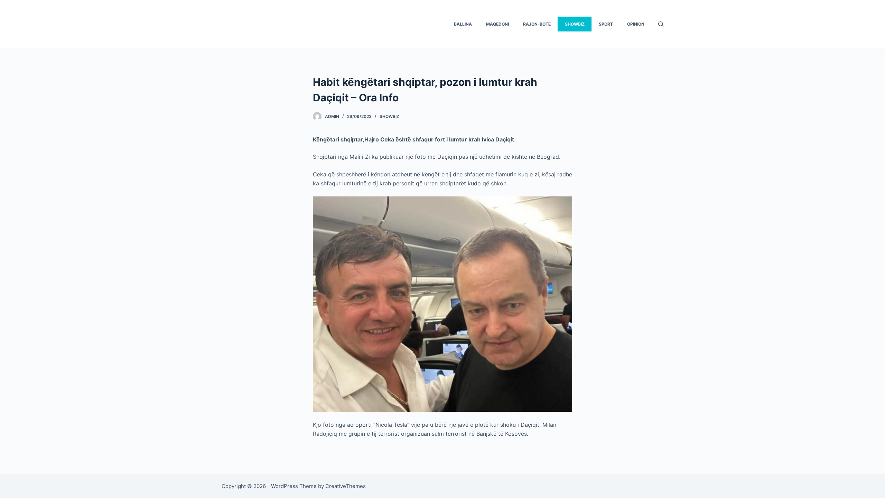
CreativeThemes (345, 486)
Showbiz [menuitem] (575, 24)
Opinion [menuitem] (635, 24)
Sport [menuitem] (606, 24)
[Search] (660, 24)
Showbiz (389, 116)
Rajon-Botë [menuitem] (537, 24)
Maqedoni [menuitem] (497, 24)
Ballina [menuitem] (463, 24)
